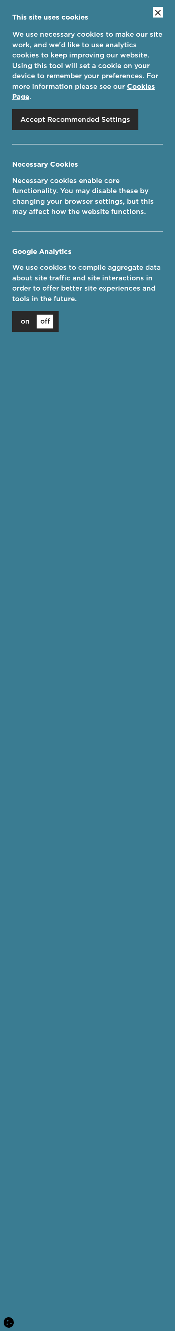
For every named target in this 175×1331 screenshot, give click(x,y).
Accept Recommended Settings (75, 119)
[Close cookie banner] (158, 12)
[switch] (35, 321)
